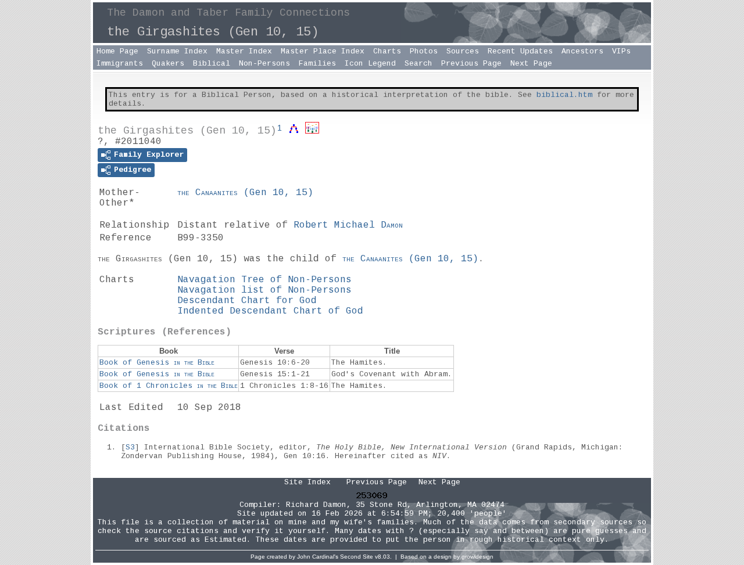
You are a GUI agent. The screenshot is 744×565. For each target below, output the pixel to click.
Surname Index (177, 51)
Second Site (356, 556)
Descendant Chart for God (247, 301)
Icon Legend (370, 63)
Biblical (211, 63)
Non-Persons (264, 63)
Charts (387, 51)
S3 (130, 447)
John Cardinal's (317, 556)
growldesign (477, 556)
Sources (462, 51)
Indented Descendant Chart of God (270, 311)
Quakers (168, 63)
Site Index (307, 482)
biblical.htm (564, 95)
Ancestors (582, 51)
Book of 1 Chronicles (168, 386)
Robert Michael (348, 225)
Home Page (117, 51)
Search (418, 63)
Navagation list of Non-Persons (264, 290)
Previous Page (471, 63)
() (245, 193)
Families (317, 63)
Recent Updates (520, 51)
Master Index (244, 51)
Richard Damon (316, 505)
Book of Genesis (156, 362)
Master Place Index (322, 51)
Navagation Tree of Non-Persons (264, 280)
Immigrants (119, 63)
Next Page (531, 63)
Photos (424, 51)
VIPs (621, 51)
